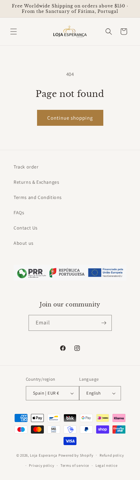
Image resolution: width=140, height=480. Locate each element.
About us (24, 243)
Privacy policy (41, 465)
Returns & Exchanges (36, 182)
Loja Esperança (43, 455)
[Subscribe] (104, 323)
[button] (13, 31)
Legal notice (106, 465)
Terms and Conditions (38, 197)
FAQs (19, 212)
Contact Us (26, 228)
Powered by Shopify (75, 455)
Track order (26, 167)
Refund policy (112, 455)
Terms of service (74, 465)
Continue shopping (70, 118)
